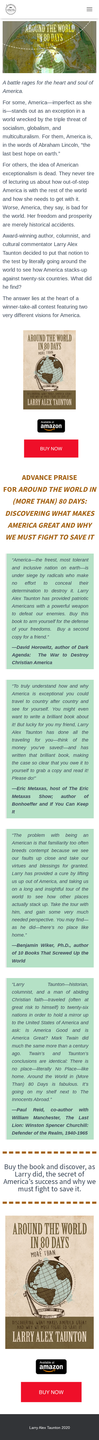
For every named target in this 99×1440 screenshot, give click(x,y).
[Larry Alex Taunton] (12, 9)
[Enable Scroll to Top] (88, 1429)
